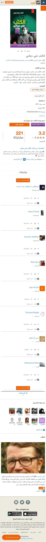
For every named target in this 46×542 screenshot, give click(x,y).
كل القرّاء (39, 430)
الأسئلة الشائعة (24, 532)
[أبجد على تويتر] (22, 502)
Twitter (22, 51)
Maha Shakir (34, 424)
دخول (2, 2)
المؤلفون (4, 532)
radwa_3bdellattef (19, 424)
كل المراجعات (23, 393)
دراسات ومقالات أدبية (37, 89)
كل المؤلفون (39, 491)
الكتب (39, 532)
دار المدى (42, 116)
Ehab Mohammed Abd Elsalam (19, 415)
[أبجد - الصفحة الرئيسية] (32, 2)
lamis (28, 424)
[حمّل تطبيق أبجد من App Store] (30, 514)
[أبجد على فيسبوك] (28, 502)
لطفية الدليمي (10, 60)
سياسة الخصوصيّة (28, 538)
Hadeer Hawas (27, 415)
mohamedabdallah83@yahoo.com (12, 415)
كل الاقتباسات (18, 159)
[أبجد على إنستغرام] (16, 502)
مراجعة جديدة (21, 180)
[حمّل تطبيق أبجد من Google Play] (15, 514)
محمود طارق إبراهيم (34, 415)
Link (31, 198)
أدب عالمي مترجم (39, 96)
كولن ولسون (37, 60)
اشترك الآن (19, 124)
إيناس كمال (42, 415)
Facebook (24, 51)
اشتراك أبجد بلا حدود (13, 532)
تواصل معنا (33, 532)
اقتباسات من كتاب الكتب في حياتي (32, 148)
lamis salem (42, 424)
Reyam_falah (30, 159)
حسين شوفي (24, 60)
